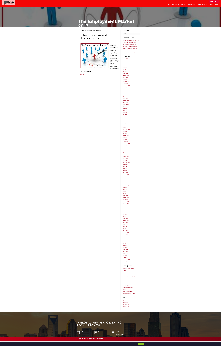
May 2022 (125, 114)
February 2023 (126, 100)
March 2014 (125, 249)
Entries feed (125, 302)
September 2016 (126, 208)
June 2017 (125, 189)
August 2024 (125, 63)
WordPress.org (126, 306)
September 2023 (126, 85)
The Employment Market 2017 (94, 36)
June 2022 (125, 112)
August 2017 (125, 187)
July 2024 (125, 65)
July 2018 (125, 166)
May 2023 (125, 94)
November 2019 (126, 139)
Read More (82, 74)
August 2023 (125, 87)
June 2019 (125, 150)
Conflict (124, 270)
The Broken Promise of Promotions (130, 46)
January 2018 (125, 176)
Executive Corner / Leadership (129, 276)
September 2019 (126, 143)
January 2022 (125, 123)
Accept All (141, 343)
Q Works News (126, 285)
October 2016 (125, 205)
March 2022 (125, 118)
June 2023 (125, 92)
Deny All (134, 343)
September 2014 (126, 241)
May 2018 (125, 170)
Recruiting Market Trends (128, 287)
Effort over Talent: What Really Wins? (130, 52)
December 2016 (126, 201)
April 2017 (125, 193)
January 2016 (125, 222)
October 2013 (125, 257)
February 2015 (126, 232)
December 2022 (126, 104)
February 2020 (126, 135)
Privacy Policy (80, 338)
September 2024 (126, 60)
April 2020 (125, 133)
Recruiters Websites (98, 338)
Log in (124, 300)
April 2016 (125, 216)
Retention (125, 289)
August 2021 (125, 127)
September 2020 (126, 129)
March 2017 (125, 195)
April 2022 (125, 116)
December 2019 (126, 137)
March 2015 (125, 230)
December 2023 (126, 79)
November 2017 (126, 181)
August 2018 (125, 164)
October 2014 (125, 239)
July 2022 (125, 110)
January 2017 (125, 199)
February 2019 (126, 156)
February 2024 (126, 75)
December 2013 (126, 253)
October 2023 (125, 83)
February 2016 (126, 220)
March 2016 (125, 218)
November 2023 (126, 81)
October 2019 (125, 141)
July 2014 (125, 243)
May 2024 (125, 69)
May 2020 (125, 131)
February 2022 (126, 121)
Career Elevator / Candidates (128, 268)
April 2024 (125, 71)
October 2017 (125, 183)
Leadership (125, 279)
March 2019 (125, 154)
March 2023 (125, 98)
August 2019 (125, 145)
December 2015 (126, 224)
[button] (214, 1)
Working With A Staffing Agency (129, 293)
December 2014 (126, 237)
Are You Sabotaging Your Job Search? (130, 44)
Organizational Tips (127, 281)
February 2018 (126, 174)
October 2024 (125, 58)
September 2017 (126, 185)
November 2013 (126, 255)
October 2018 (125, 160)
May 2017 (125, 191)
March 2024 (125, 73)
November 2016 (126, 203)
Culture (124, 272)
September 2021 (126, 125)
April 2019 (125, 152)
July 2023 (125, 89)
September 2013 (126, 259)
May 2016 (125, 214)
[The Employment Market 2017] (94, 55)
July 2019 (125, 147)
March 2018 (125, 172)
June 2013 (125, 261)
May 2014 (125, 247)
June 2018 (125, 168)
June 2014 (125, 245)
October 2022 (125, 106)
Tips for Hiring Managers (128, 291)
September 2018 (126, 162)
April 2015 (125, 228)
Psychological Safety (127, 283)
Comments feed (126, 304)
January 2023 (125, 102)
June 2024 (125, 67)
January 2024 (125, 77)
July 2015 (125, 226)
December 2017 (126, 179)
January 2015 (125, 234)
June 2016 (125, 212)
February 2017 (126, 197)
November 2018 (126, 158)
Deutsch (124, 274)
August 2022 (125, 108)
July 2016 (125, 210)
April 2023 (125, 96)
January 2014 (125, 251)
